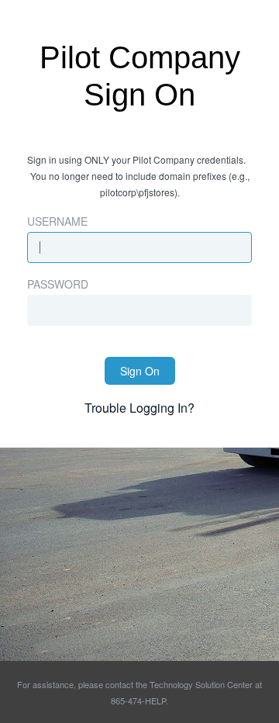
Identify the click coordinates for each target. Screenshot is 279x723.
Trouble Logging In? (139, 408)
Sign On (140, 371)
